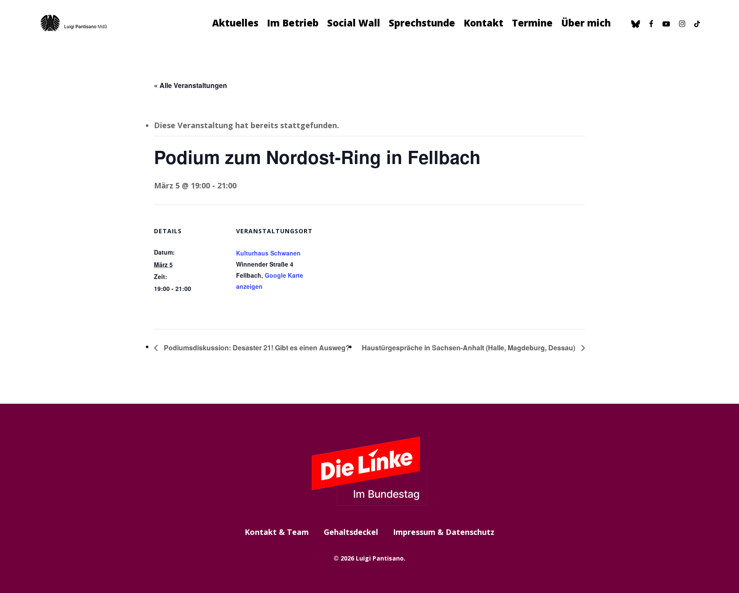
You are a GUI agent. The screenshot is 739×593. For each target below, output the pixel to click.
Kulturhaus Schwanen (268, 253)
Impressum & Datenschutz (443, 532)
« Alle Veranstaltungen (190, 85)
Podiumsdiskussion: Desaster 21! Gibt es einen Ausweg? (256, 347)
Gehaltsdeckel (351, 532)
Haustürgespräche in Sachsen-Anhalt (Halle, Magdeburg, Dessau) (469, 347)
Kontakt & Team (277, 532)
